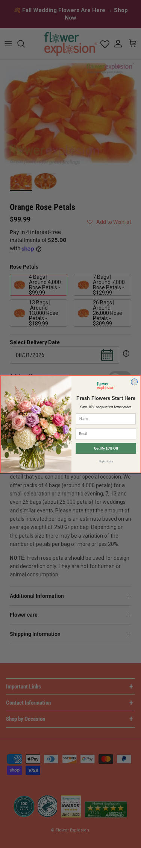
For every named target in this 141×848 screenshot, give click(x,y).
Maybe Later (106, 461)
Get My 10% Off (106, 448)
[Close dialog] (134, 381)
